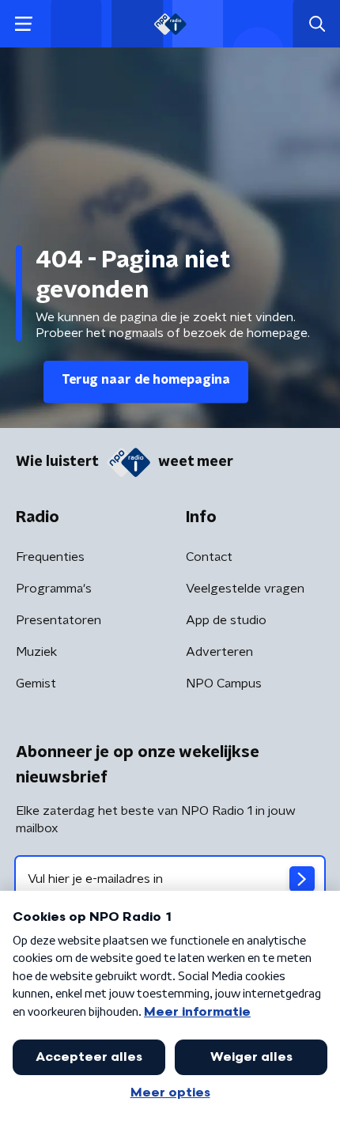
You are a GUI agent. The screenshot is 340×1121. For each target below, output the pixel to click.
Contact (209, 557)
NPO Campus (224, 683)
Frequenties (50, 557)
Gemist (36, 683)
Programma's (54, 588)
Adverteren (219, 652)
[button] (23, 24)
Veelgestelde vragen (245, 588)
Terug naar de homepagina (146, 379)
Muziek (36, 652)
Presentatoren (58, 620)
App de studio (226, 620)
